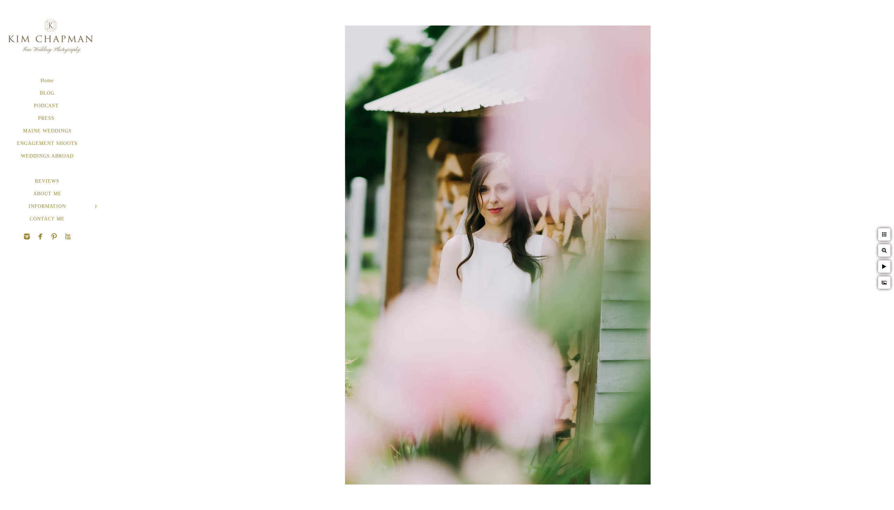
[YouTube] (54, 236)
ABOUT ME (47, 193)
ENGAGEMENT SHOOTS (47, 143)
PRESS (47, 118)
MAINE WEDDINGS (47, 130)
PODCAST (47, 105)
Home (47, 80)
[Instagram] (27, 236)
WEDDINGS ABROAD (47, 156)
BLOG (47, 93)
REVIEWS (47, 181)
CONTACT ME (47, 218)
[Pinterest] (40, 236)
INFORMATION (47, 206)
